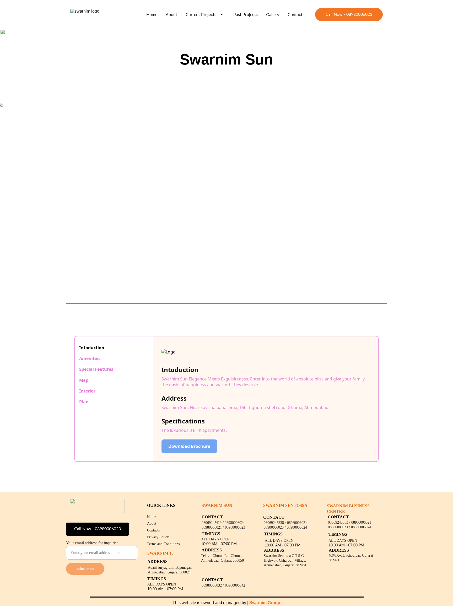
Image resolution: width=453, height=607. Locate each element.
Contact (295, 15)
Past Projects (245, 15)
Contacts (153, 530)
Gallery (272, 15)
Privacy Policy (158, 537)
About (171, 15)
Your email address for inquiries (92, 543)
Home (151, 15)
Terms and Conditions (163, 544)
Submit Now (85, 568)
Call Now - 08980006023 (349, 14)
